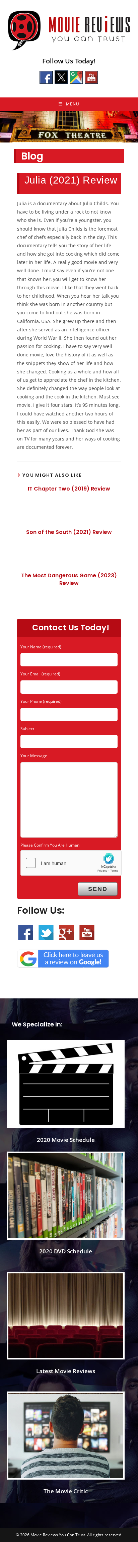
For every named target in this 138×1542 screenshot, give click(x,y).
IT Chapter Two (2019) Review (69, 489)
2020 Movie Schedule (66, 1140)
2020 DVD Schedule (65, 1251)
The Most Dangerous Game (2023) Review (69, 579)
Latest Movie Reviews (65, 1371)
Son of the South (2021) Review (69, 532)
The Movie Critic (66, 1491)
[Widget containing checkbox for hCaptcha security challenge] (71, 863)
